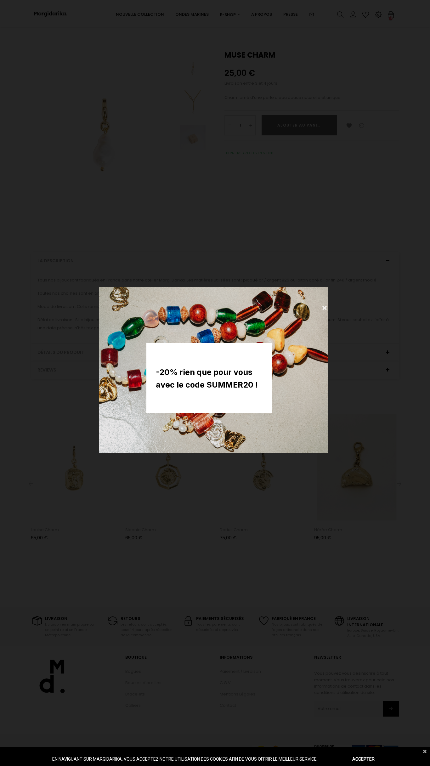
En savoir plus (332, 759)
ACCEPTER (363, 759)
